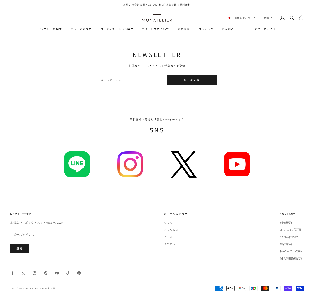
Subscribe (191, 80)
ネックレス (171, 230)
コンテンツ (206, 29)
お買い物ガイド (265, 29)
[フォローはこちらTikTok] (68, 273)
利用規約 (286, 223)
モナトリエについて (155, 29)
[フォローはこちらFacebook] (12, 273)
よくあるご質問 (290, 230)
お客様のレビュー (234, 29)
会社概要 (286, 244)
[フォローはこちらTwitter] (23, 273)
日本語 (265, 17)
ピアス (168, 237)
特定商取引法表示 (292, 251)
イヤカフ (170, 244)
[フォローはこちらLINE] (79, 273)
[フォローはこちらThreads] (46, 273)
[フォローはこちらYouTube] (57, 273)
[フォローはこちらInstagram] (34, 273)
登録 (19, 248)
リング (168, 223)
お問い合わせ (289, 237)
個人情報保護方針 (292, 258)
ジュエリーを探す (50, 29)
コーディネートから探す (117, 29)
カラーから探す (81, 29)
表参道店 (184, 29)
